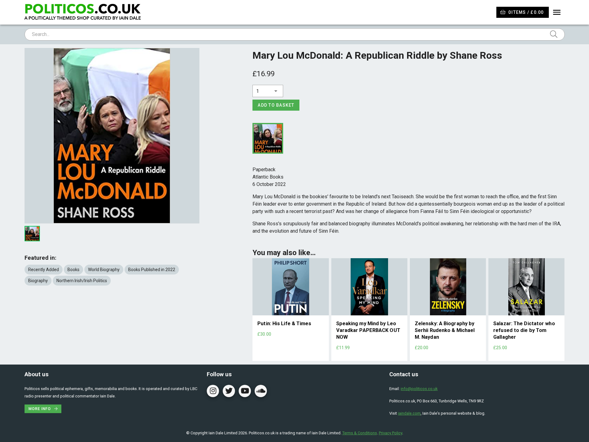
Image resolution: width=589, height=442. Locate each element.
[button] (267, 91)
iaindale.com (409, 413)
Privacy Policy (390, 433)
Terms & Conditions (359, 433)
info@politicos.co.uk (419, 388)
